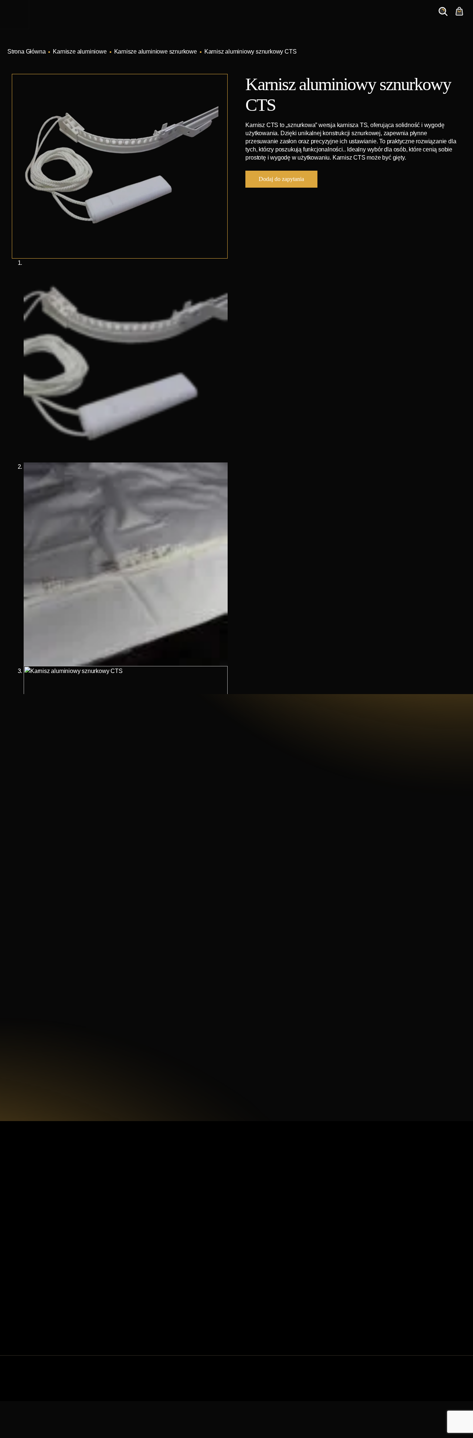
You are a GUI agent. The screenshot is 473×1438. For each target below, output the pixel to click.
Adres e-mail (282, 905)
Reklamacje (139, 1286)
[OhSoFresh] (463, 1386)
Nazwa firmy (377, 870)
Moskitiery (254, 1286)
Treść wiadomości (289, 940)
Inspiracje (257, 18)
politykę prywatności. (333, 990)
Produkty (219, 18)
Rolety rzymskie (261, 1227)
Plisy (247, 1298)
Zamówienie (406, 18)
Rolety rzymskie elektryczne (276, 1239)
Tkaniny (251, 1310)
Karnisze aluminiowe (79, 51)
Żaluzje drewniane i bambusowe (282, 1250)
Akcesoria (253, 1274)
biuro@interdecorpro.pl (70, 834)
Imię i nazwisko (285, 870)
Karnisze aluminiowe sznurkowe (155, 51)
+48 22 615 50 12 (61, 821)
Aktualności (298, 18)
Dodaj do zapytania (281, 179)
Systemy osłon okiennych (156, 1215)
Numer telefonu (380, 905)
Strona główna (142, 1203)
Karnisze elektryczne (267, 1215)
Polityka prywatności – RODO (162, 1298)
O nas (335, 18)
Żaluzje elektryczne (265, 1262)
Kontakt (366, 18)
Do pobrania (140, 1274)
